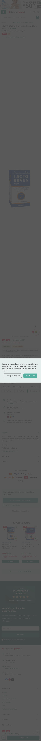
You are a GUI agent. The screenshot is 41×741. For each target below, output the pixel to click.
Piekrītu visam (30, 376)
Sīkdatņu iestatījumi (13, 376)
